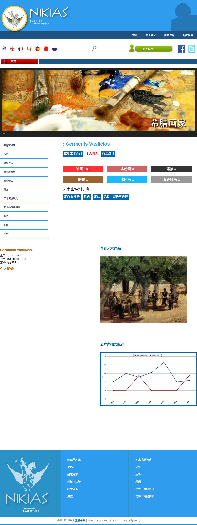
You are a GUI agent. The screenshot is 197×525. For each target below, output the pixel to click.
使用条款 (80, 520)
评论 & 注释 (72, 196)
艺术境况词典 (11, 198)
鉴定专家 (8, 163)
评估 (97, 196)
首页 (135, 35)
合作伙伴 (187, 35)
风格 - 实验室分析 (116, 196)
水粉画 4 (127, 169)
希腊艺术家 (9, 145)
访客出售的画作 (144, 488)
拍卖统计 (108, 153)
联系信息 (169, 35)
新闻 (6, 225)
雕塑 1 (83, 180)
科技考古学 (9, 172)
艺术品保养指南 (12, 207)
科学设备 (8, 180)
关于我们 (150, 35)
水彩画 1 (127, 180)
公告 (6, 216)
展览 (6, 189)
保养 (6, 154)
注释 (6, 233)
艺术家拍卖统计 (112, 344)
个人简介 (92, 153)
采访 (87, 196)
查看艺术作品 (73, 153)
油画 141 (83, 169)
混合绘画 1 (171, 180)
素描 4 (171, 169)
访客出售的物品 (144, 496)
